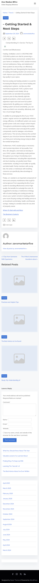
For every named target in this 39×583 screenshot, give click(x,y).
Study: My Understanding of (10, 380)
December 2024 (8, 504)
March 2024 (7, 550)
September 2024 (8, 519)
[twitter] (9, 38)
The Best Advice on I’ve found (11, 341)
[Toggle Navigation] (35, 3)
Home (5, 13)
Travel (11, 13)
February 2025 (8, 493)
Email (5, 424)
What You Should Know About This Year (16, 451)
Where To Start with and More (13, 210)
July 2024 (6, 529)
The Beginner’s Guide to (11, 214)
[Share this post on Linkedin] (13, 38)
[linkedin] (25, 575)
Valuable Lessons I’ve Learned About (15, 456)
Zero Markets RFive (9, 2)
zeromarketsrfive (29, 34)
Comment (6, 402)
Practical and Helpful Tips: (10, 302)
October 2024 (7, 514)
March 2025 (7, 488)
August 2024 (7, 524)
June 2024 (6, 535)
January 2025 (7, 499)
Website (5, 428)
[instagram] (17, 575)
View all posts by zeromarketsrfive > (15, 248)
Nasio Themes (15, 580)
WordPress (33, 580)
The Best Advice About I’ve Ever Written (16, 471)
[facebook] (4, 38)
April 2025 (6, 483)
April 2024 (6, 545)
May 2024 (6, 540)
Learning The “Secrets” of (11, 466)
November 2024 (8, 509)
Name (5, 420)
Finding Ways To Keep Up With (13, 461)
